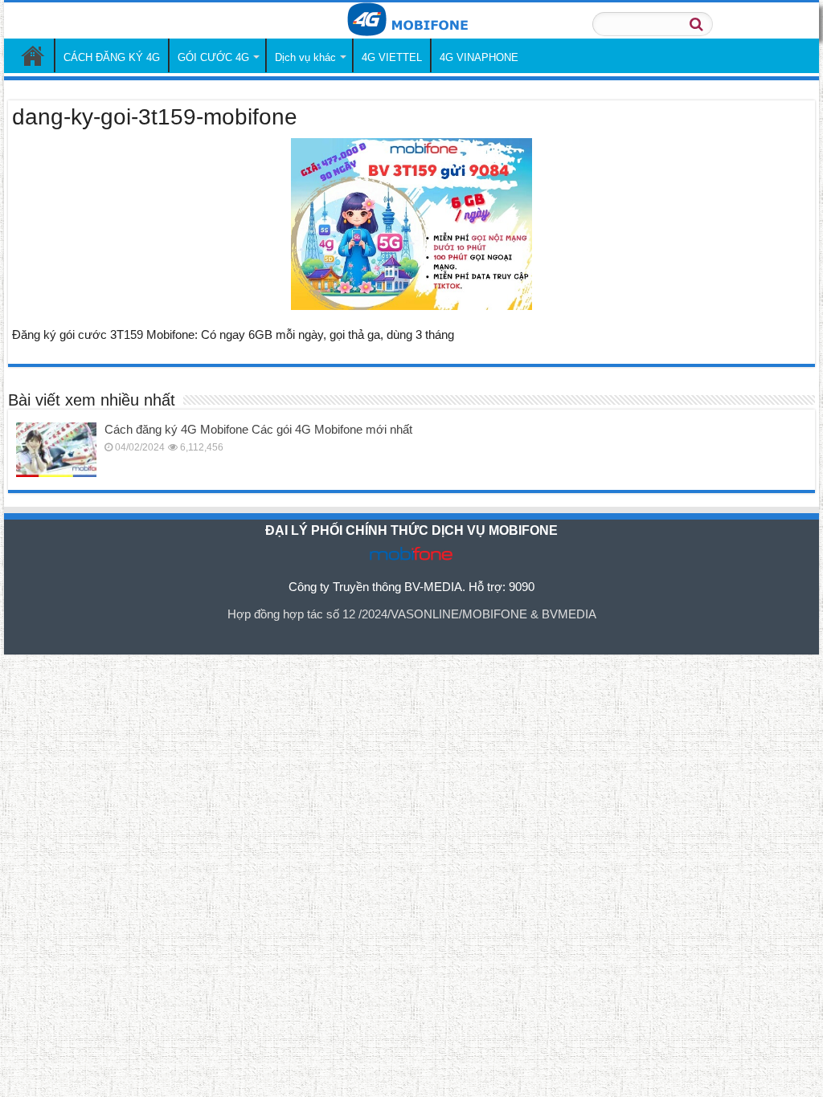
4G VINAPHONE (479, 57)
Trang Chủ (33, 55)
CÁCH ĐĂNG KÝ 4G (111, 57)
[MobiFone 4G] (411, 20)
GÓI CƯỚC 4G (213, 57)
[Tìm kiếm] (696, 24)
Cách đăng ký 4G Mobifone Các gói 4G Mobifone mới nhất (258, 429)
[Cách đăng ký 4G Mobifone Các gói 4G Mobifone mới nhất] (56, 449)
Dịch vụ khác (305, 57)
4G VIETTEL (392, 57)
